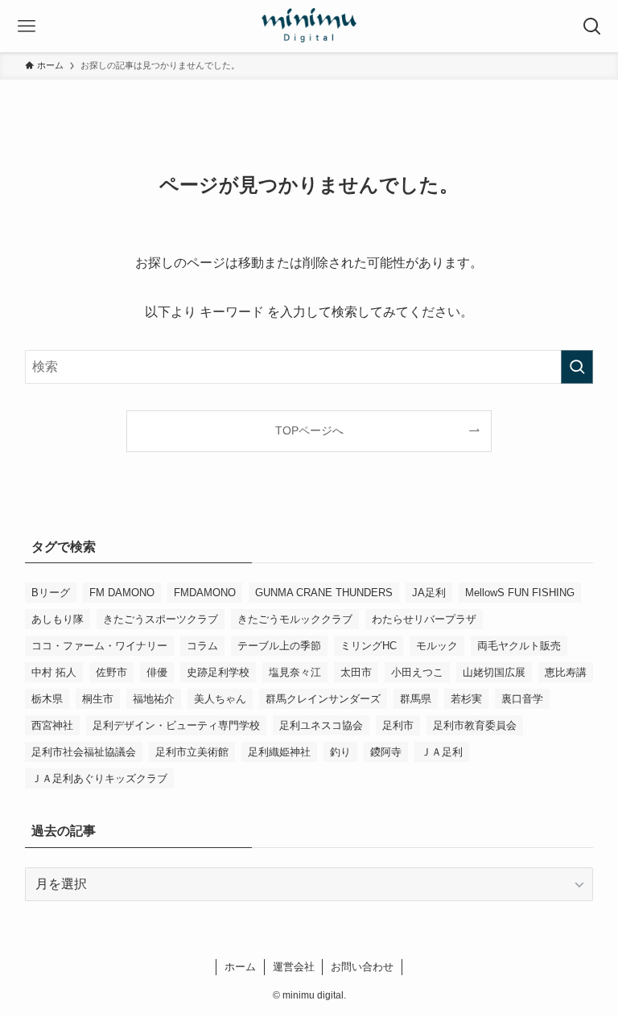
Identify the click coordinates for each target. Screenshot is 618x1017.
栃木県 (47, 699)
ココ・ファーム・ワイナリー (99, 646)
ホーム (240, 967)
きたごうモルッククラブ (294, 619)
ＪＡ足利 (442, 752)
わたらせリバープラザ (424, 619)
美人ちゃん (220, 699)
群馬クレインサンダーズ (323, 699)
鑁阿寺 (386, 752)
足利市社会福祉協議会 (83, 752)
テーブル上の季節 (279, 646)
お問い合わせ (362, 967)
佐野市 (111, 672)
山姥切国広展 (494, 672)
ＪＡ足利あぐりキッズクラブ (99, 778)
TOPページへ (309, 430)
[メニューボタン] (26, 26)
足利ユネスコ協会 (321, 725)
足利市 (398, 725)
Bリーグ (50, 593)
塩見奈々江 (295, 672)
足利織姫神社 (279, 752)
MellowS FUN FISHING (520, 593)
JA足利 (429, 593)
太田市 (356, 672)
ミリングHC (368, 646)
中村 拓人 (53, 672)
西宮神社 (52, 725)
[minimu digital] (309, 26)
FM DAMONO (121, 593)
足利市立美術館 (192, 752)
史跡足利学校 (218, 672)
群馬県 (415, 699)
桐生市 (97, 699)
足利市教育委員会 (475, 725)
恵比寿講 (566, 672)
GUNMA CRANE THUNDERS (324, 593)
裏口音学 (522, 699)
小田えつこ (417, 672)
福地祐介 (154, 699)
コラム (202, 646)
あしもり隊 (57, 619)
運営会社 (294, 967)
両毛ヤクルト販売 (519, 646)
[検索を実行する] (577, 367)
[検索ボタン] (592, 26)
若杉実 (466, 699)
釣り (340, 752)
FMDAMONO (205, 593)
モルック (437, 646)
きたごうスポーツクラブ (160, 619)
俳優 (156, 672)
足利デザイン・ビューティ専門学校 (176, 725)
